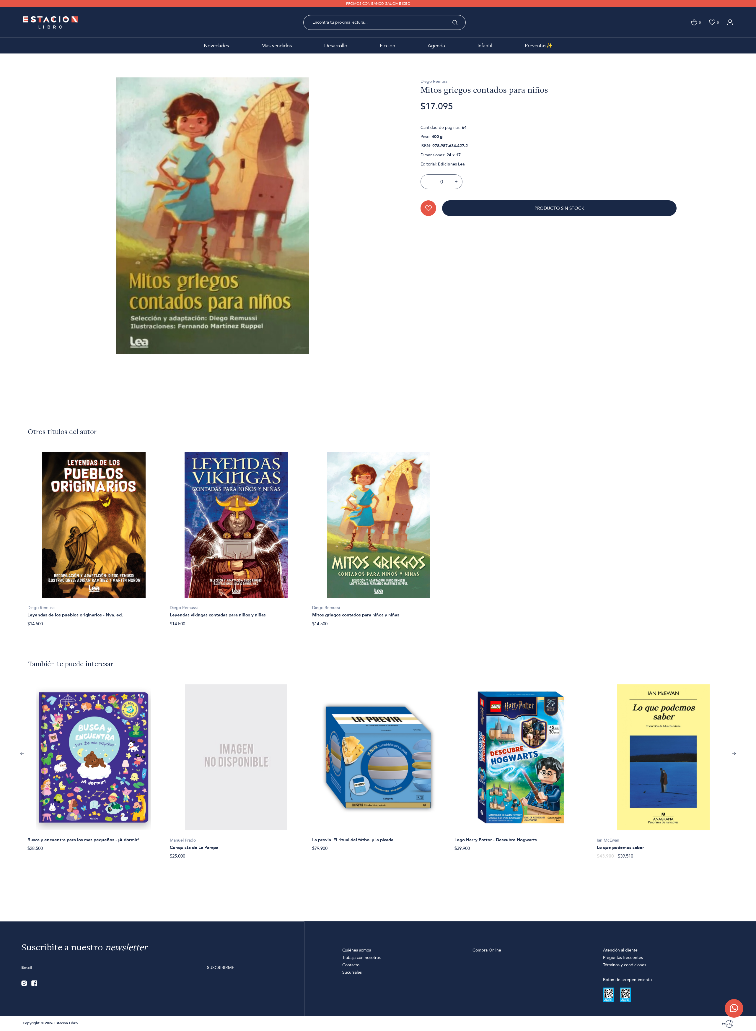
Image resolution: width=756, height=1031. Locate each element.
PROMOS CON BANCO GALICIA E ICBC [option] (378, 3)
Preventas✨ (539, 45)
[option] (94, 536)
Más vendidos (276, 45)
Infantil (485, 45)
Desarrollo (335, 45)
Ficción (387, 45)
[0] (694, 22)
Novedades (216, 45)
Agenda (436, 45)
